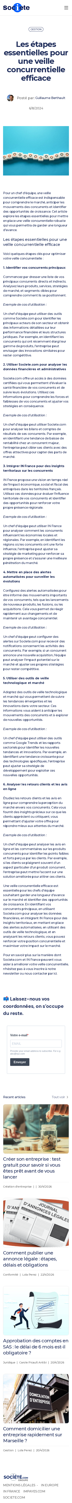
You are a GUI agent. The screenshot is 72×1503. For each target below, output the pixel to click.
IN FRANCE (11, 1491)
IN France (10, 480)
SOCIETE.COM (14, 1497)
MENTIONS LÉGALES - (20, 1485)
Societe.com (25, 318)
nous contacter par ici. (41, 973)
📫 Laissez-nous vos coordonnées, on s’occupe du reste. (33, 1006)
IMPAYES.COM (34, 1491)
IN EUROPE (50, 1485)
